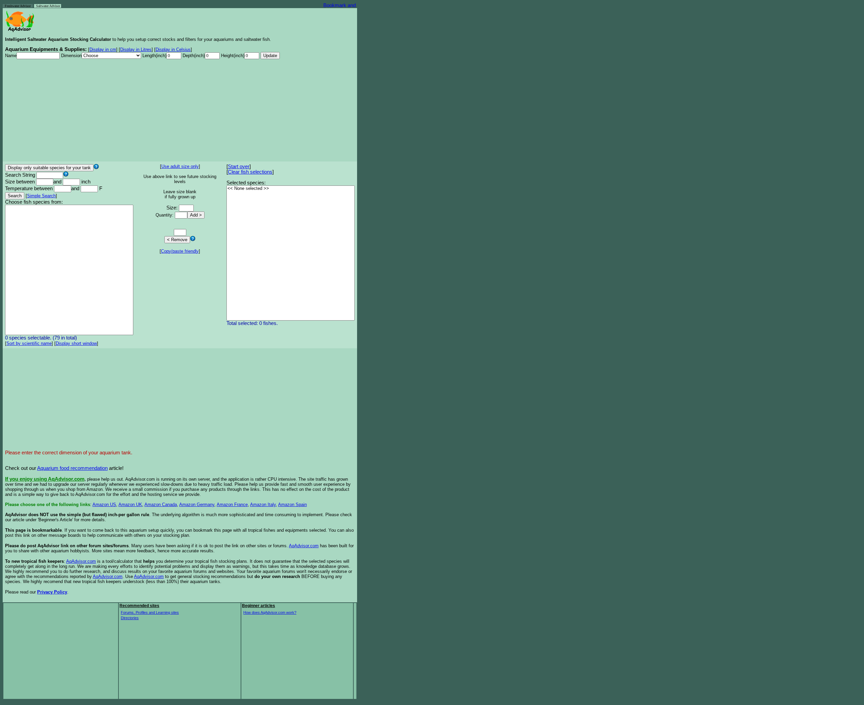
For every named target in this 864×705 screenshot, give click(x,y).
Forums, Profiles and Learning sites (150, 612)
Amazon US (104, 504)
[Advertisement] (180, 112)
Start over (238, 166)
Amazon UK (130, 504)
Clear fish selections (250, 172)
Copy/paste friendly (180, 251)
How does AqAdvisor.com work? (269, 612)
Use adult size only (180, 166)
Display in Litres (136, 49)
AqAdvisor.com (304, 545)
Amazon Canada (160, 504)
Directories (130, 618)
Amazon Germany (196, 504)
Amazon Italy (263, 504)
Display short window (76, 343)
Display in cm (102, 49)
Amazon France (232, 504)
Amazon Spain (292, 504)
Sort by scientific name (29, 343)
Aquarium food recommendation (72, 468)
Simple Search (41, 195)
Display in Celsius (173, 49)
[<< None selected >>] (290, 189)
